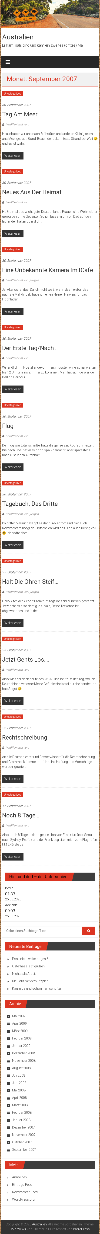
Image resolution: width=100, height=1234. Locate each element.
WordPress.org (23, 1199)
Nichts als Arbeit (24, 974)
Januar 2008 (21, 1120)
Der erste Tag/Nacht (29, 347)
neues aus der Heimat (32, 192)
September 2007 (24, 1149)
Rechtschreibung (24, 737)
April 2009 (19, 1023)
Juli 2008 (18, 1075)
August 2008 (21, 1068)
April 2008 (19, 1098)
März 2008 (20, 1105)
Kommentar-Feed (25, 1192)
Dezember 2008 (23, 1053)
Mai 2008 (19, 1090)
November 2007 (24, 1135)
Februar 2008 (22, 1112)
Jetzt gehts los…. (25, 659)
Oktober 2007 (22, 1142)
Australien (18, 37)
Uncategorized (12, 93)
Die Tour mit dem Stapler (30, 981)
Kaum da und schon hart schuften (37, 988)
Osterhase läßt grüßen (28, 966)
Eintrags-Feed (22, 1184)
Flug (7, 425)
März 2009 (20, 1031)
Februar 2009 (22, 1038)
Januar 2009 (21, 1046)
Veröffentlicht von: (17, 124)
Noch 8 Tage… (20, 815)
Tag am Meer (19, 114)
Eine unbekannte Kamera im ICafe (47, 270)
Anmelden (19, 1177)
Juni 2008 (19, 1083)
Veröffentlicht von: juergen (22, 280)
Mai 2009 (19, 1016)
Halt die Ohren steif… (30, 581)
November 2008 (24, 1060)
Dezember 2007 (23, 1127)
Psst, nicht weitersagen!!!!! (30, 959)
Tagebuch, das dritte (30, 503)
